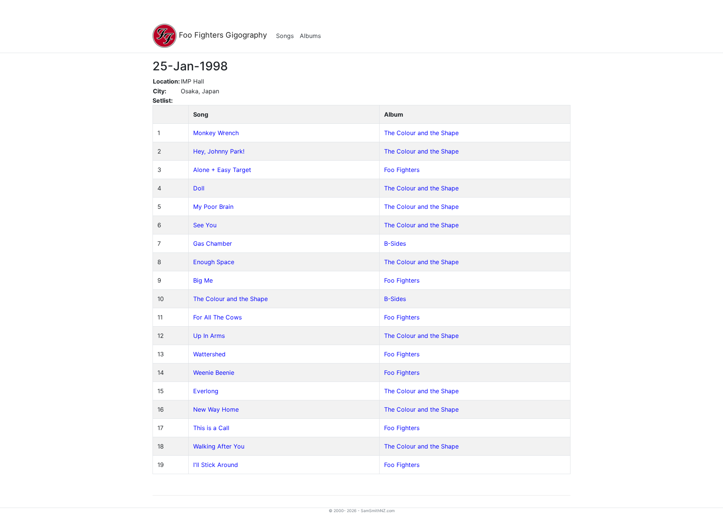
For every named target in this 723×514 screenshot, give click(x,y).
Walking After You (218, 446)
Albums (310, 36)
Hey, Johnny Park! (218, 151)
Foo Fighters (401, 169)
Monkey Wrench (216, 133)
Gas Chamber (212, 243)
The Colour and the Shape (421, 133)
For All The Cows (217, 317)
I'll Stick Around (215, 464)
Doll (198, 188)
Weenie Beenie (213, 372)
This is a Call (211, 428)
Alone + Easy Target (222, 169)
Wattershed (209, 354)
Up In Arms (209, 335)
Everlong (205, 391)
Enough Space (213, 262)
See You (205, 225)
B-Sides (395, 243)
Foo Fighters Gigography (222, 35)
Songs (285, 36)
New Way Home (216, 409)
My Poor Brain (213, 206)
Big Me (203, 280)
